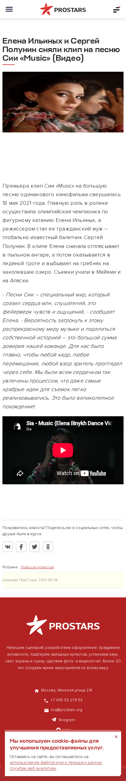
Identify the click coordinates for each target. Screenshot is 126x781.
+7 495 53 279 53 (66, 700)
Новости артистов (37, 567)
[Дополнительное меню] (117, 9)
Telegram (66, 720)
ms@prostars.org (66, 709)
